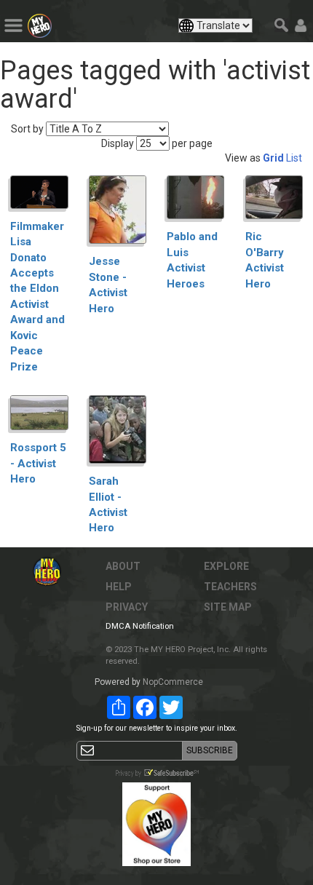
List (294, 158)
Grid (273, 158)
